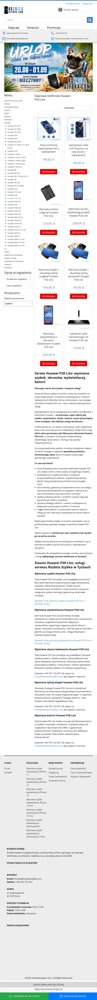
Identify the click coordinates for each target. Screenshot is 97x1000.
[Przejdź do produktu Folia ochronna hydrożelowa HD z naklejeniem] (48, 129)
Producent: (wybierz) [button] (17, 279)
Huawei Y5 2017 (14, 126)
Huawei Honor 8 (14, 220)
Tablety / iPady (10, 258)
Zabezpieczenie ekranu (14, 261)
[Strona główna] (13, 9)
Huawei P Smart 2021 (16, 163)
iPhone (7, 104)
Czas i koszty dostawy (81, 772)
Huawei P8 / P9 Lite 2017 (17, 176)
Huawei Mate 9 (13, 236)
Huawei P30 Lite (14, 208)
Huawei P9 (11, 179)
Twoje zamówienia (57, 776)
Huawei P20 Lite (14, 198)
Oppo (6, 113)
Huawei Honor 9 (14, 226)
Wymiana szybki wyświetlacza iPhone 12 (36, 781)
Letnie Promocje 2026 (13, 101)
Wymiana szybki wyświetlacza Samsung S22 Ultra (35, 833)
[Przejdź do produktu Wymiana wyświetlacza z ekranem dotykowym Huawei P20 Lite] (48, 317)
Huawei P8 (11, 170)
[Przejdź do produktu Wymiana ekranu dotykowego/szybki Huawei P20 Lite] (78, 193)
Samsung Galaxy (11, 107)
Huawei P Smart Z (14, 167)
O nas (7, 768)
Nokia (6, 252)
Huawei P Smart (14, 154)
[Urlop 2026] (48, 67)
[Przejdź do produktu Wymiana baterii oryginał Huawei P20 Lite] (48, 193)
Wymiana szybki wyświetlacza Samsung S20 (34, 823)
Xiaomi (7, 110)
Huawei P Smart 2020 (16, 160)
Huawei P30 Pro (14, 211)
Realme (7, 116)
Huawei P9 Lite (13, 182)
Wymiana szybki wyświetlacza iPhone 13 (36, 792)
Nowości (7, 264)
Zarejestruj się (55, 768)
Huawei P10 (12, 189)
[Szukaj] (90, 20)
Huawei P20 (12, 195)
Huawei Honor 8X (14, 223)
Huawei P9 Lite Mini (15, 186)
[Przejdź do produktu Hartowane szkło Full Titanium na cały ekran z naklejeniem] (78, 129)
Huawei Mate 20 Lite (16, 242)
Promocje (8, 267)
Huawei (7, 123)
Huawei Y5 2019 (14, 132)
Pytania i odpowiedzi (81, 776)
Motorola (8, 119)
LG (5, 249)
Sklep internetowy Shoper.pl (48, 989)
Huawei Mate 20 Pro (15, 245)
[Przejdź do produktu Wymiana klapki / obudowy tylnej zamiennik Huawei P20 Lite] (78, 253)
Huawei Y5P (12, 151)
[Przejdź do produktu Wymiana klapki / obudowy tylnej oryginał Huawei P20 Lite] (48, 253)
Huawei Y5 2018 (14, 129)
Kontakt (8, 772)
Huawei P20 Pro (14, 201)
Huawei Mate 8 (13, 233)
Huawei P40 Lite (14, 214)
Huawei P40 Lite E (14, 217)
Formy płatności (78, 768)
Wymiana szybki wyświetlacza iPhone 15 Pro (36, 812)
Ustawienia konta (56, 780)
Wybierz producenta (14, 298)
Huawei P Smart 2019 (16, 157)
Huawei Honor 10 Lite (16, 230)
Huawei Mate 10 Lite (16, 239)
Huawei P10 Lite (14, 192)
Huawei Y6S (12, 138)
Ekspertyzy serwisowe (13, 255)
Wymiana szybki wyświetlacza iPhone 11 (36, 771)
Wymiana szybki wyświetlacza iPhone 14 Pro (36, 802)
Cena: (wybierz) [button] (14, 285)
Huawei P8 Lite (13, 173)
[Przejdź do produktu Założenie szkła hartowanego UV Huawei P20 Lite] (78, 317)
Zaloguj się (53, 772)
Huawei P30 (12, 204)
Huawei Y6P (12, 135)
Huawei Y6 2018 (14, 141)
